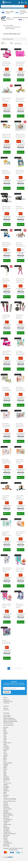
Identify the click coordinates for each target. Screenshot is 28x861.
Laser (5, 752)
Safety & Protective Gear (10, 801)
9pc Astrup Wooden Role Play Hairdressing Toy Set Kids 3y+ (20, 245)
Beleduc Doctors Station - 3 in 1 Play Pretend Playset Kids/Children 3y (6, 101)
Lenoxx (5, 753)
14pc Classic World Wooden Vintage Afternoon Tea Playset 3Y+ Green (6, 390)
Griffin (5, 739)
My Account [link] (6, 700)
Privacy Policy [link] (7, 715)
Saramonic (6, 777)
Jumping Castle (7, 824)
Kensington (6, 749)
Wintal (5, 794)
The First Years (7, 783)
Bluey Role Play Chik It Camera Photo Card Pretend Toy (20, 173)
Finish (5, 736)
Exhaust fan (6, 816)
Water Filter (6, 844)
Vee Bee (6, 789)
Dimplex (5, 733)
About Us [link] (6, 708)
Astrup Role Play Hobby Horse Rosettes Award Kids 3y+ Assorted (20, 282)
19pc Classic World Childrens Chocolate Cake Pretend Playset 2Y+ (6, 427)
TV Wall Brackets (8, 843)
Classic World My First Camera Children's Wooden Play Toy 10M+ (20, 535)
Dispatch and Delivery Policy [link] (10, 721)
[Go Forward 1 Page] (19, 668)
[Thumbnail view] (2, 43)
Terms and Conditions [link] (9, 718)
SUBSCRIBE (7, 692)
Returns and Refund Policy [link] (10, 720)
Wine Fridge (6, 846)
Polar (5, 770)
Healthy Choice (7, 742)
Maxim (5, 758)
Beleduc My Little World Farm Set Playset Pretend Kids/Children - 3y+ (6, 137)
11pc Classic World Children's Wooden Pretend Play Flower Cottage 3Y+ (20, 354)
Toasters (6, 840)
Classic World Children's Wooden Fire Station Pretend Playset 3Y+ (6, 499)
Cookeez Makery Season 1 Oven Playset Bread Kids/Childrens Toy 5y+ (20, 571)
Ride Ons (6, 836)
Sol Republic (7, 780)
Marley (5, 756)
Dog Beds (6, 812)
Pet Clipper (6, 830)
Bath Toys (6, 805)
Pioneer (5, 769)
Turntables (6, 841)
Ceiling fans (6, 807)
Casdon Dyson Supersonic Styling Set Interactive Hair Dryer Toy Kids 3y (20, 318)
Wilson (5, 792)
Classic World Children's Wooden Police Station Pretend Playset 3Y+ (20, 499)
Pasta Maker (7, 829)
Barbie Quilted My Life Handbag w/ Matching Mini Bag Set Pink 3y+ (20, 64)
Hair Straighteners (8, 819)
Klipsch (5, 750)
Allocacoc (6, 727)
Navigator (6, 764)
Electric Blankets (8, 813)
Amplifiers (6, 804)
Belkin (5, 729)
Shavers (6, 838)
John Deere (6, 747)
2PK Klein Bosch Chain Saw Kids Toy (6, 208)
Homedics (6, 746)
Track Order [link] (6, 703)
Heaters (5, 823)
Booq (5, 730)
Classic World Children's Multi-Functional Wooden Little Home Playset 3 (20, 463)
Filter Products (7, 39)
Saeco (5, 772)
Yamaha (6, 797)
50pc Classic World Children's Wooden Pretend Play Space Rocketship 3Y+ (6, 463)
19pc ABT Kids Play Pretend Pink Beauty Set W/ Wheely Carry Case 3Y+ (6, 65)
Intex (5, 761)
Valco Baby (6, 787)
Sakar (5, 773)
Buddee (5, 732)
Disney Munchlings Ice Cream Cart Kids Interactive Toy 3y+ (6, 643)
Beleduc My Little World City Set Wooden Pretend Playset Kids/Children (20, 101)
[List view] (5, 43)
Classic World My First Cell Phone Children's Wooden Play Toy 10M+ (6, 571)
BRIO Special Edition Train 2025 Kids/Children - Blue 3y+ (6, 245)
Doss (5, 735)
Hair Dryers (6, 818)
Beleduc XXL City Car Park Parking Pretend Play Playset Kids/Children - (20, 137)
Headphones (7, 821)
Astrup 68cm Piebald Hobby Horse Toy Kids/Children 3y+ (6, 281)
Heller (5, 744)
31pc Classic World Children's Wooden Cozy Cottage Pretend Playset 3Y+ (20, 427)
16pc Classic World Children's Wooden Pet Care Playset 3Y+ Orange (20, 390)
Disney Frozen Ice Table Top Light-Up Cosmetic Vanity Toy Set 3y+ (20, 607)
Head (5, 741)
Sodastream (6, 778)
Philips (5, 767)
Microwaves (6, 827)
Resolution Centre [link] (8, 701)
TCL (5, 781)
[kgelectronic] (9, 2)
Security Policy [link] (7, 717)
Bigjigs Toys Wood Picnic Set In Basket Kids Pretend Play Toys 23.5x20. (6, 174)
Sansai (5, 775)
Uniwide (5, 784)
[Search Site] (25, 6)
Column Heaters (8, 809)
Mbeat (5, 759)
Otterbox (6, 766)
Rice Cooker (7, 835)
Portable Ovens (7, 832)
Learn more (7, 76)
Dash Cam (6, 810)
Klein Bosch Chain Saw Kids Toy (20, 208)
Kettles (5, 826)
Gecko (5, 738)
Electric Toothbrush (8, 815)
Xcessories (6, 795)
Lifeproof (6, 755)
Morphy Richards (8, 763)
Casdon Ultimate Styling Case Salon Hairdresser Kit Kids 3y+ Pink (6, 353)
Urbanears (6, 786)
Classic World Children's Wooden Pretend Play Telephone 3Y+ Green (6, 535)
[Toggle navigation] (25, 2)
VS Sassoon (6, 790)
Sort (11, 43)
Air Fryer (6, 802)
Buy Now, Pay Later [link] (8, 723)
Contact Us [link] (6, 710)
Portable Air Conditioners (10, 833)
